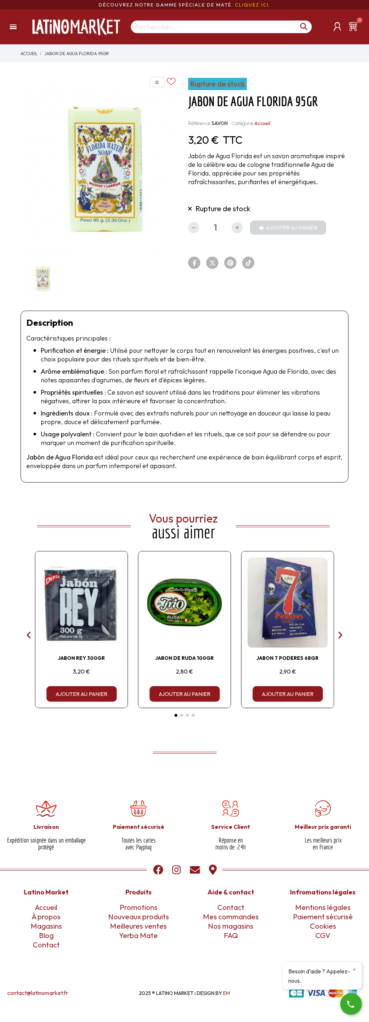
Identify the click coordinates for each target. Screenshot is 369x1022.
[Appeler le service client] (351, 1004)
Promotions (138, 907)
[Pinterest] (230, 263)
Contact (46, 944)
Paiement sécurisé (323, 916)
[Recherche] (303, 27)
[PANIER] (354, 26)
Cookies (323, 925)
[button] (288, 228)
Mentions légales (323, 907)
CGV (322, 935)
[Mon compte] (337, 26)
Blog (46, 935)
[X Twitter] (212, 263)
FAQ (231, 935)
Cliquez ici (252, 5)
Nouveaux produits (138, 916)
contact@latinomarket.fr (37, 992)
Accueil (262, 123)
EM (226, 993)
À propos (46, 916)
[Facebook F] (194, 263)
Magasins (46, 925)
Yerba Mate (138, 935)
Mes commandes (231, 916)
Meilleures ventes (138, 925)
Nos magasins (230, 925)
